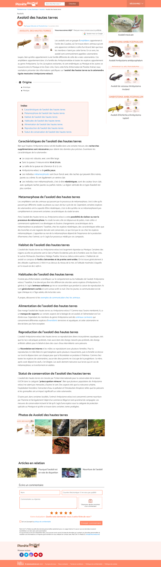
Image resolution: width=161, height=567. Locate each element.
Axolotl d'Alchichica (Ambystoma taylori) (126, 117)
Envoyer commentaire (91, 523)
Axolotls (42, 9)
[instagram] (31, 555)
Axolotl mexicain (126, 35)
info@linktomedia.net (92, 534)
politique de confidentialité (42, 522)
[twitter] (26, 555)
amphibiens (85, 40)
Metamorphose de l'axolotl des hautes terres (44, 113)
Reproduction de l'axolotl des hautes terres (44, 128)
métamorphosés (42, 174)
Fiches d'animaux (32, 9)
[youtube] (36, 555)
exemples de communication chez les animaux (60, 297)
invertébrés (52, 320)
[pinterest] (40, 555)
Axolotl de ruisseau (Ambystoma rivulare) (126, 88)
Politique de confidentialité (94, 564)
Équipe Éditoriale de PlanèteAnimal (36, 26)
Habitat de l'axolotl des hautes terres (41, 117)
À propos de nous (50, 564)
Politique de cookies (111, 564)
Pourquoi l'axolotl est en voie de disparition (48, 471)
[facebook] (21, 555)
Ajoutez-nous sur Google (94, 33)
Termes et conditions (76, 564)
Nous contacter (63, 564)
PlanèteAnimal (21, 9)
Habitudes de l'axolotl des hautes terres (42, 121)
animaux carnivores (84, 317)
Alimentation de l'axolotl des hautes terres (44, 124)
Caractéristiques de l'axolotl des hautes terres (44, 109)
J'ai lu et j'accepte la (36, 522)
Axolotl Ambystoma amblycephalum (126, 60)
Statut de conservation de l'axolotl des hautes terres (48, 132)
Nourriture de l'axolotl (93, 469)
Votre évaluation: (37, 517)
